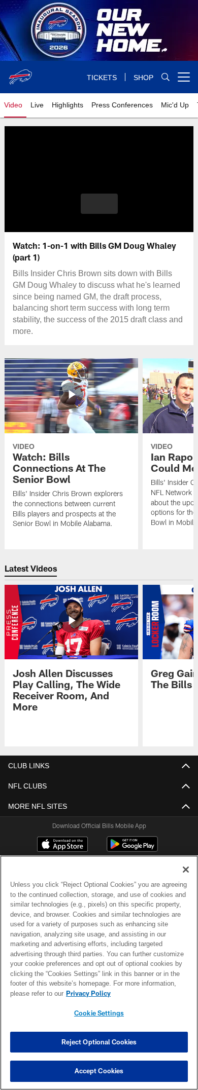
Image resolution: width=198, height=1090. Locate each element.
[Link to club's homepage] (20, 73)
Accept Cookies (99, 1071)
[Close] (186, 869)
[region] (99, 972)
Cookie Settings (99, 1013)
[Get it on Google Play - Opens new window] (132, 849)
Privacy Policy (86, 993)
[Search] (165, 77)
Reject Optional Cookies (99, 1042)
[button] (99, 204)
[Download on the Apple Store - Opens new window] (62, 845)
